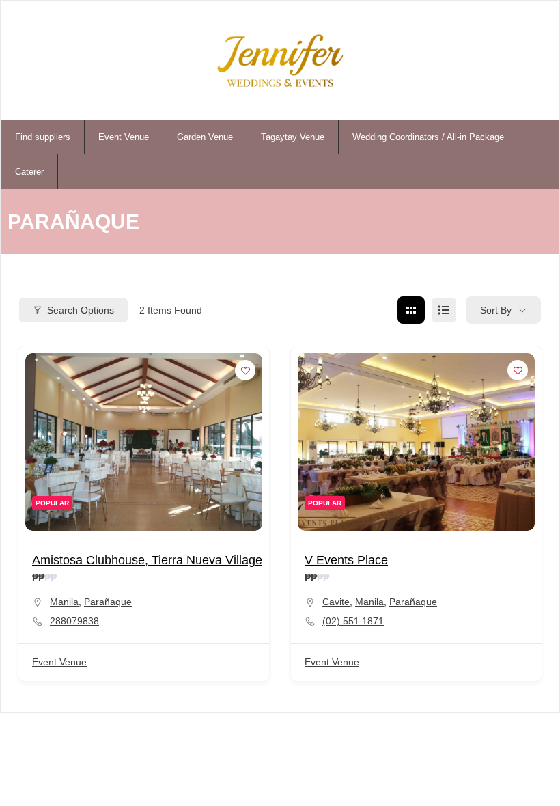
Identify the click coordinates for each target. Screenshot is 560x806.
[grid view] (411, 310)
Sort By (496, 310)
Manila (64, 601)
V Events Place (346, 560)
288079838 (74, 620)
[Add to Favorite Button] (245, 370)
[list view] (444, 310)
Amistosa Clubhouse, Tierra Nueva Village (147, 560)
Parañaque (108, 601)
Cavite (336, 601)
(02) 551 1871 (353, 620)
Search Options (80, 310)
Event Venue (59, 661)
